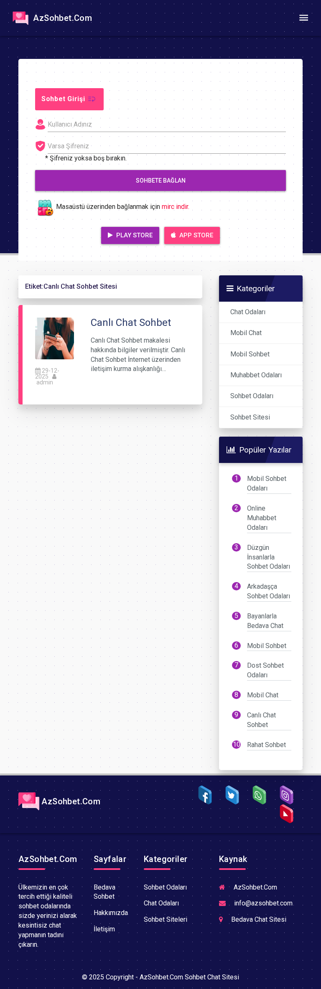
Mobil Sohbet (250, 354)
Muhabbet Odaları (256, 375)
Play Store (134, 235)
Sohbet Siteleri (165, 919)
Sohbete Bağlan (161, 180)
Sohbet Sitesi (250, 417)
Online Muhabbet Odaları (261, 517)
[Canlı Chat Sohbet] (54, 338)
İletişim (104, 929)
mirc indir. (175, 207)
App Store (195, 235)
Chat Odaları (247, 312)
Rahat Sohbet (266, 745)
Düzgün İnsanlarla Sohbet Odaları (268, 557)
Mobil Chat (246, 333)
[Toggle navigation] (303, 17)
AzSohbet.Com (61, 18)
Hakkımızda (111, 913)
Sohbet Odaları (251, 396)
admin (44, 382)
